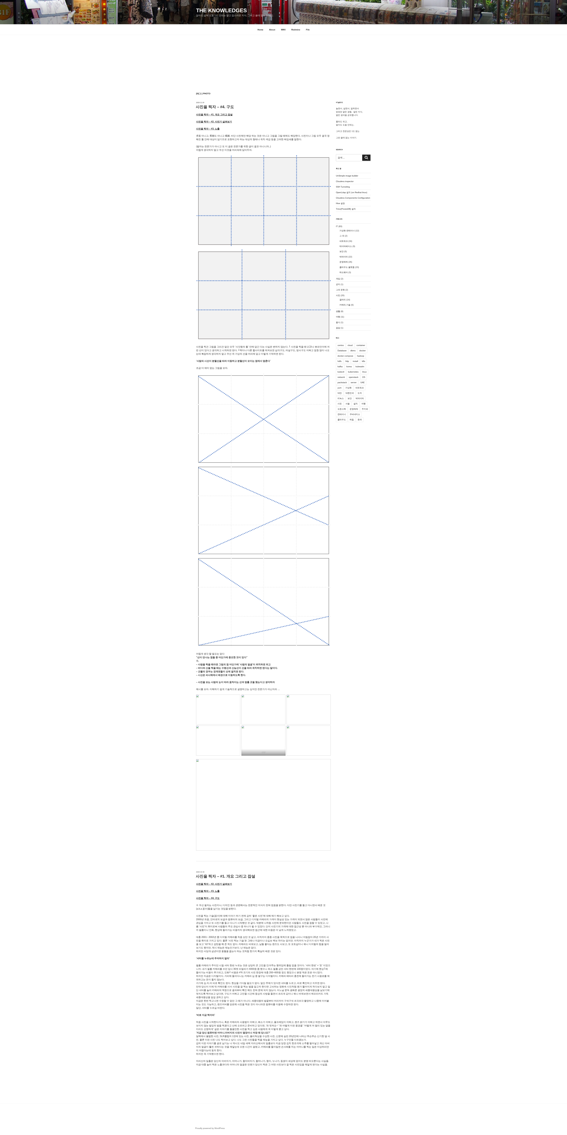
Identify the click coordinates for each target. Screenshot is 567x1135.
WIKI (283, 29)
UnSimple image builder (347, 176)
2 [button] (238, 350)
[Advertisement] (283, 57)
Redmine (295, 29)
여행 (338, 317)
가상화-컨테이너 (347, 230)
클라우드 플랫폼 (347, 267)
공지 (338, 284)
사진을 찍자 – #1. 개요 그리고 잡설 (214, 114)
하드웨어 (343, 272)
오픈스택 (342, 409)
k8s (363, 361)
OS (363, 377)
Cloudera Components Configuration (353, 198)
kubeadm (360, 366)
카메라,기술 (344, 305)
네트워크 (343, 241)
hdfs (340, 361)
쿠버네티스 (355, 414)
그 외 (341, 236)
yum (340, 388)
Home (260, 29)
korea (349, 366)
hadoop (360, 356)
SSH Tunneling (343, 187)
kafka (340, 366)
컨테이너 (342, 414)
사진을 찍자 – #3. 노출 (208, 128)
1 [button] (289, 346)
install (355, 361)
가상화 (348, 388)
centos (341, 345)
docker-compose (345, 356)
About (272, 29)
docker (362, 350)
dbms (353, 350)
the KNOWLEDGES (221, 10)
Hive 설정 (340, 203)
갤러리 (342, 299)
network (341, 377)
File (308, 29)
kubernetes (353, 372)
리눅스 (341, 398)
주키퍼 (365, 409)
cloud (350, 345)
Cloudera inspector (345, 181)
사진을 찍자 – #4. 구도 (215, 107)
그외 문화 (340, 290)
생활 (338, 311)
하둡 (352, 419)
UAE (362, 382)
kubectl (341, 372)
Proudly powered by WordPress (210, 1128)
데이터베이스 (345, 246)
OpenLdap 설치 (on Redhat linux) (351, 192)
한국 (360, 419)
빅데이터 (343, 257)
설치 (355, 403)
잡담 (338, 328)
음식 (338, 322)
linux (364, 372)
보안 (341, 251)
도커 (360, 393)
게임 (338, 279)
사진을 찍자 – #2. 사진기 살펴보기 (214, 121)
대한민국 (350, 393)
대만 (340, 393)
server (354, 382)
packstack (342, 382)
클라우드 (342, 419)
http (347, 361)
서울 (348, 403)
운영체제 (343, 262)
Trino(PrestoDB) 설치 (346, 209)
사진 (338, 295)
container (360, 345)
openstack (353, 377)
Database (342, 350)
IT (337, 226)
